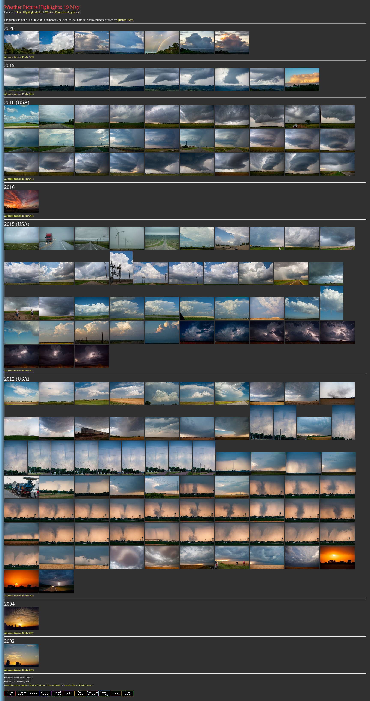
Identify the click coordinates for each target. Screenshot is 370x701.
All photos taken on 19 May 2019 (19, 94)
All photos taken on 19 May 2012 (19, 595)
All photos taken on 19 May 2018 (19, 179)
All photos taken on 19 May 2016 (19, 216)
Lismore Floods (53, 685)
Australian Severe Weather (16, 685)
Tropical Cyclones (37, 685)
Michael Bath (125, 19)
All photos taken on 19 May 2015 (19, 371)
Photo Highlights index (29, 12)
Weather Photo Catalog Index (62, 12)
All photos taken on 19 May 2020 (19, 57)
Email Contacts (85, 685)
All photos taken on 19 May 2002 (19, 670)
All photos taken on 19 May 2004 (19, 633)
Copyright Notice (69, 685)
